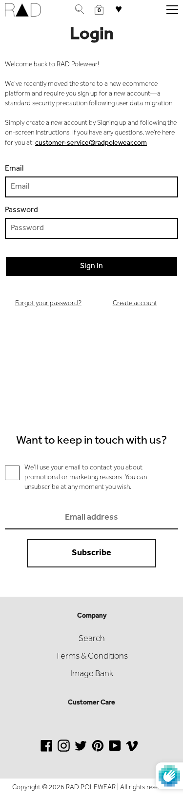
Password (21, 210)
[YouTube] (115, 751)
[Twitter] (81, 751)
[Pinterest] (98, 751)
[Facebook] (47, 751)
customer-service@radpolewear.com (91, 143)
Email (14, 168)
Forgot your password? (48, 304)
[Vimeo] (132, 751)
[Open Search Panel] (79, 9)
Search (92, 639)
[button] (99, 10)
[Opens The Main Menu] (172, 10)
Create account (135, 304)
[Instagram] (64, 751)
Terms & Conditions (91, 657)
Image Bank (91, 674)
